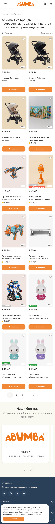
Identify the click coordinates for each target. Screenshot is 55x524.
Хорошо (13, 518)
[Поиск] (45, 4)
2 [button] (16, 395)
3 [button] (22, 395)
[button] (14, 52)
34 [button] (38, 395)
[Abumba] (25, 4)
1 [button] (9, 395)
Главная (5, 14)
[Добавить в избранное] (23, 39)
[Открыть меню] (5, 4)
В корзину (13, 89)
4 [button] (29, 395)
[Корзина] (50, 4)
